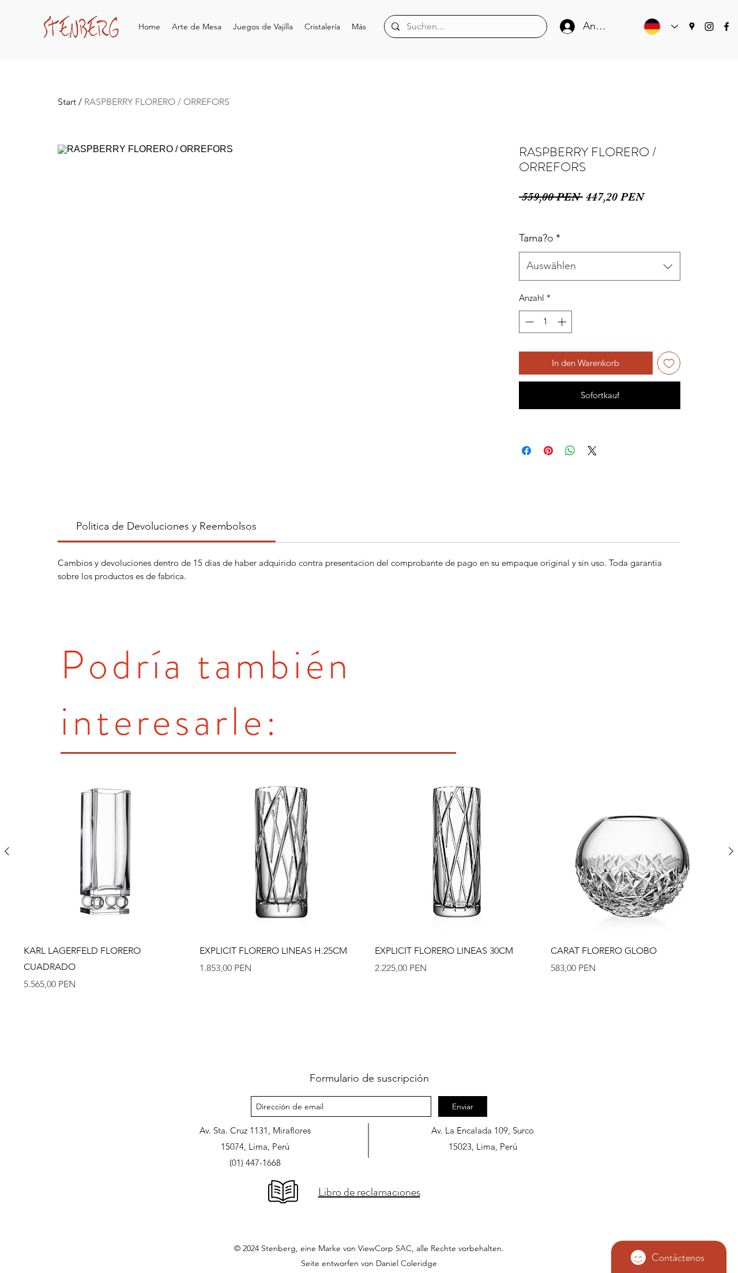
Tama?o (539, 238)
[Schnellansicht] (106, 852)
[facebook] (726, 26)
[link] (166, 526)
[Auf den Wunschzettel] (669, 363)
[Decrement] (528, 322)
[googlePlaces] (692, 26)
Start (67, 101)
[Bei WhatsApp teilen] (570, 451)
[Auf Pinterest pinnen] (548, 451)
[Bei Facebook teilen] (526, 451)
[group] (369, 910)
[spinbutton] (545, 322)
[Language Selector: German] (658, 26)
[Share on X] (592, 451)
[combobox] (599, 266)
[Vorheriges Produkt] (7, 851)
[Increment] (563, 322)
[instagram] (709, 26)
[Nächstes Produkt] (731, 851)
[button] (196, 26)
